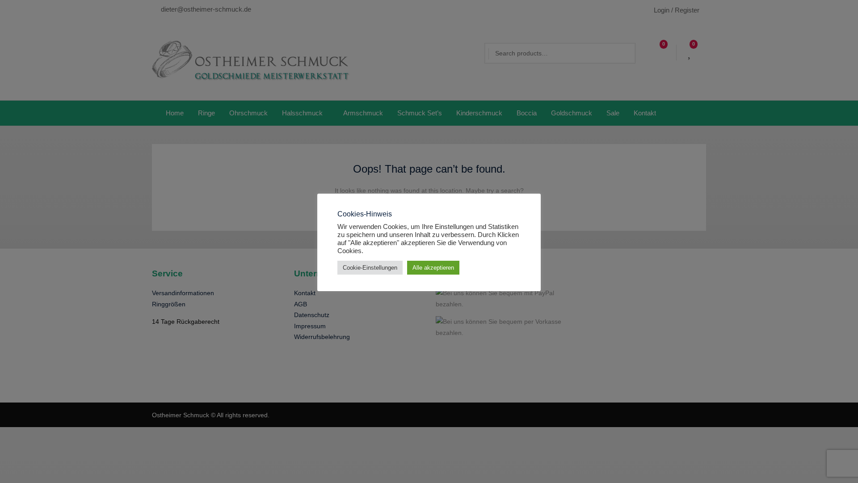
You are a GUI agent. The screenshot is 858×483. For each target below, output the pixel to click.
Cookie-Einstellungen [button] (370, 267)
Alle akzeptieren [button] (433, 267)
